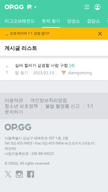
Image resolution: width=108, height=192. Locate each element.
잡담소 (93, 21)
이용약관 (14, 100)
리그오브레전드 (20, 21)
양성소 (73, 21)
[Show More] (32, 7)
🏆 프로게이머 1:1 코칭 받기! (27, 33)
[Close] (99, 33)
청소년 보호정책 (21, 106)
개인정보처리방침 (48, 100)
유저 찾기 (51, 21)
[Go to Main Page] (14, 7)
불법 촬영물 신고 (62, 106)
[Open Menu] (97, 7)
